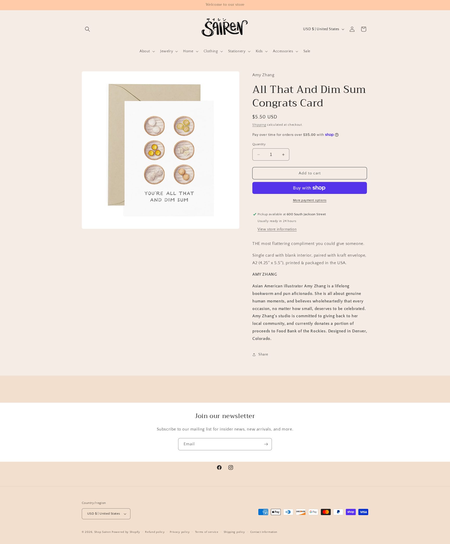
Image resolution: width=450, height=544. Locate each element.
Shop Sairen (102, 532)
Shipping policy (234, 532)
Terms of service (206, 532)
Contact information (263, 532)
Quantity (259, 144)
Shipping (259, 124)
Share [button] (263, 354)
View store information (277, 229)
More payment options (310, 200)
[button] (87, 29)
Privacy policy (180, 532)
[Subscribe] (266, 444)
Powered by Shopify (126, 532)
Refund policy (155, 532)
